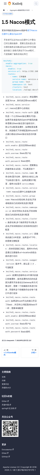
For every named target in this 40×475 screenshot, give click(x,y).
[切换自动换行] (31, 60)
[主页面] (4, 10)
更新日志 (5, 384)
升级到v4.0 (6, 388)
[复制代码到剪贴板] (35, 60)
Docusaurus (7, 449)
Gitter (4, 401)
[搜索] (36, 4)
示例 (3, 380)
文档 (3, 377)
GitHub (5, 457)
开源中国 (5, 405)
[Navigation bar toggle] (5, 3)
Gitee (4, 453)
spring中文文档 (8, 408)
